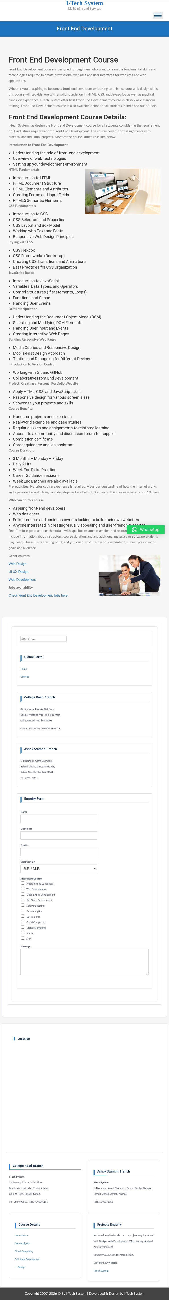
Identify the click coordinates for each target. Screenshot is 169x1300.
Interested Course (31, 878)
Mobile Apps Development (40, 894)
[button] (146, 529)
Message (25, 946)
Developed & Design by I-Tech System (116, 1293)
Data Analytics (34, 911)
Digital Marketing (36, 927)
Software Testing (35, 905)
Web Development (22, 579)
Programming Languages (39, 883)
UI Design (20, 1267)
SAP (28, 938)
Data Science (33, 916)
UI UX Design (18, 571)
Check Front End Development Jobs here (38, 595)
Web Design (17, 564)
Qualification (27, 862)
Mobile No (26, 828)
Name (23, 812)
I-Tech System (101, 1271)
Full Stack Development (39, 900)
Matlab (30, 933)
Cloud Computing (35, 922)
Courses (24, 677)
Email (24, 845)
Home (23, 669)
